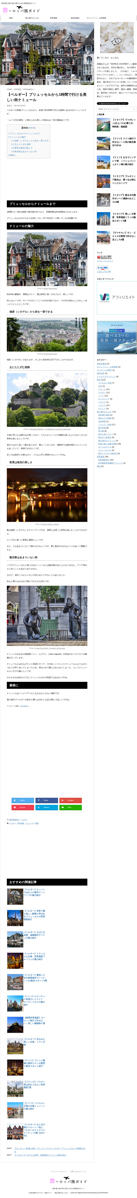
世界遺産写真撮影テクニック (110, 463)
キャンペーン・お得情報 (96, 18)
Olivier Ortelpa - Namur (50, 524)
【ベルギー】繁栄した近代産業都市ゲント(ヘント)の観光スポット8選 (35, 978)
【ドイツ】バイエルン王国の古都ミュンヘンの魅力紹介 (34, 1106)
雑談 (99, 466)
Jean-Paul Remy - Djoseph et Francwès (50, 648)
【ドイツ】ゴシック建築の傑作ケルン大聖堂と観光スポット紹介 (34, 1063)
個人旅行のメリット (106, 441)
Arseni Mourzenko (84, 82)
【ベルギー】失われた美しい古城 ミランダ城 (34, 1042)
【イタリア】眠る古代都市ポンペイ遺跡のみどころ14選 (124, 198)
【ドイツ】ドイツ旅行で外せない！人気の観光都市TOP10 (124, 142)
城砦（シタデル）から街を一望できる (30, 141)
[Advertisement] (47, 179)
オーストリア (103, 399)
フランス (102, 389)
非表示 (32, 128)
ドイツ (101, 396)
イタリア (102, 405)
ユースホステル (104, 447)
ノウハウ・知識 (104, 424)
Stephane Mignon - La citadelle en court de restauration (50, 429)
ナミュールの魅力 (17, 137)
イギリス (102, 402)
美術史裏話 (75, 18)
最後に (12, 155)
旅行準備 (102, 428)
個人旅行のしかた (32, 18)
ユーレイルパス (104, 450)
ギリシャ (102, 408)
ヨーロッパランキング (105, 261)
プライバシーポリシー (59, 1171)
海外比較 (100, 373)
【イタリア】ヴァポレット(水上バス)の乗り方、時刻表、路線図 (124, 123)
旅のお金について (105, 434)
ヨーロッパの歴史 (104, 370)
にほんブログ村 (104, 271)
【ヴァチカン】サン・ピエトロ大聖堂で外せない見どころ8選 (124, 236)
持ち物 (101, 431)
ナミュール (29, 823)
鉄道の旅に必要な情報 (107, 444)
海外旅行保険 (103, 415)
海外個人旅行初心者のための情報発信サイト (68, 1188)
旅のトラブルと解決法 (107, 453)
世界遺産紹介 (14, 820)
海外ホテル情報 (104, 418)
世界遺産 (53, 18)
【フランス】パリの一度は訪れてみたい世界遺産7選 (34, 1085)
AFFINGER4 (103, 1193)
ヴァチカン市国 (104, 383)
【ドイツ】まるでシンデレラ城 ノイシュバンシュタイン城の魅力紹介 (124, 160)
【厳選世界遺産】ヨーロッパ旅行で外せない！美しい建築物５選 (34, 1020)
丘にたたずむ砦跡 (21, 144)
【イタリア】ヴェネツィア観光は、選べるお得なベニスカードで (124, 179)
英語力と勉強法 (104, 437)
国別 (11, 18)
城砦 (37, 823)
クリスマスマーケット (106, 376)
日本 (100, 386)
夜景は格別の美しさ (22, 148)
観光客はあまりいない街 (24, 151)
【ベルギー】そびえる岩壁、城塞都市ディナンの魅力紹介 (34, 935)
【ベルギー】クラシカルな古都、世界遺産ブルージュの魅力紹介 (34, 956)
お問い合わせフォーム (78, 1171)
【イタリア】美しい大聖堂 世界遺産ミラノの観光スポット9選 (124, 217)
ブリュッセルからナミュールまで (24, 133)
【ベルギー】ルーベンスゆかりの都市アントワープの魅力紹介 (34, 892)
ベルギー (24, 820)
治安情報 (102, 421)
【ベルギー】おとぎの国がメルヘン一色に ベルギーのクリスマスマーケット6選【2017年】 (34, 1130)
